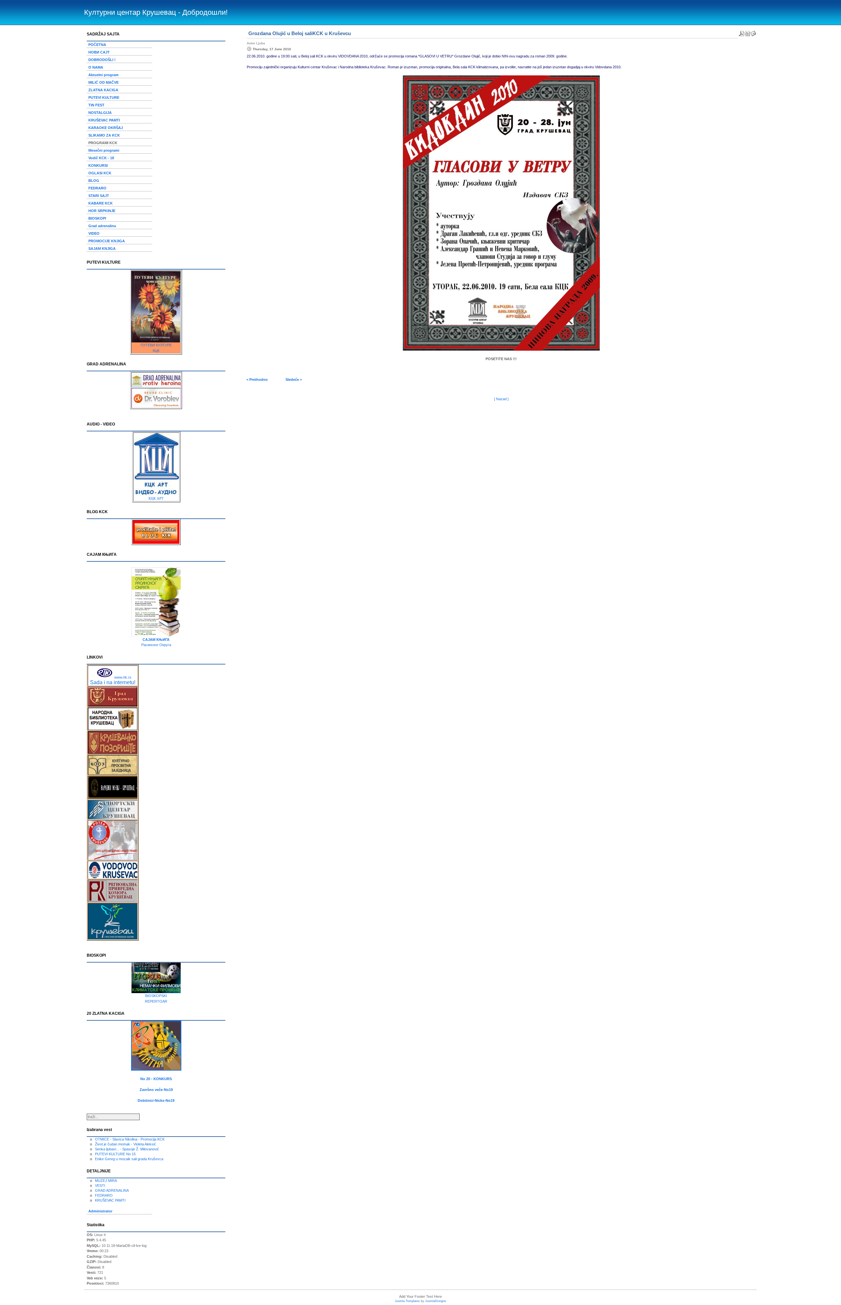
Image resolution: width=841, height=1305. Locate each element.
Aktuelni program (103, 75)
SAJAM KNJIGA (102, 248)
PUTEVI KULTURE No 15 (115, 1154)
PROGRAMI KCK (102, 143)
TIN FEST (96, 105)
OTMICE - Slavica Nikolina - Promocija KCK (130, 1139)
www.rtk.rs (122, 677)
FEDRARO (97, 188)
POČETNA (97, 45)
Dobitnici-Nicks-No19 (156, 1100)
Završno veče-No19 (156, 1090)
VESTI (100, 1185)
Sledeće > (293, 379)
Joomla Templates (407, 1301)
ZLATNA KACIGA (103, 90)
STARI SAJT (98, 196)
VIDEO (94, 233)
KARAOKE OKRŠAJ (105, 128)
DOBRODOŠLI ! (102, 60)
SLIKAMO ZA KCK (104, 135)
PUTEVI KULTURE (103, 97)
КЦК (156, 351)
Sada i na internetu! (112, 682)
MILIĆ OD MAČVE (103, 82)
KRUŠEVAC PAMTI (104, 120)
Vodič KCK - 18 (101, 158)
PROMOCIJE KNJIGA (106, 241)
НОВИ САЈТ (99, 52)
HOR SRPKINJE (101, 211)
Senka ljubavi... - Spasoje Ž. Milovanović (127, 1149)
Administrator (100, 1211)
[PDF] (741, 32)
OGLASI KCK (99, 173)
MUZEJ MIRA (106, 1181)
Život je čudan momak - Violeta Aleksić (125, 1144)
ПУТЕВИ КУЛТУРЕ (156, 345)
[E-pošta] (753, 32)
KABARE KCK (100, 203)
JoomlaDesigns (435, 1301)
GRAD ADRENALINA (112, 1190)
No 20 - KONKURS (156, 1079)
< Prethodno (257, 379)
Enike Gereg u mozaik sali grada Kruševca (129, 1159)
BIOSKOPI (97, 218)
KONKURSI (98, 165)
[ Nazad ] (501, 399)
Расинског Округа (156, 645)
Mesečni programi (103, 150)
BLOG (93, 181)
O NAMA (95, 67)
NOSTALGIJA (100, 113)
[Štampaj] (747, 32)
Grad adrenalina (102, 226)
